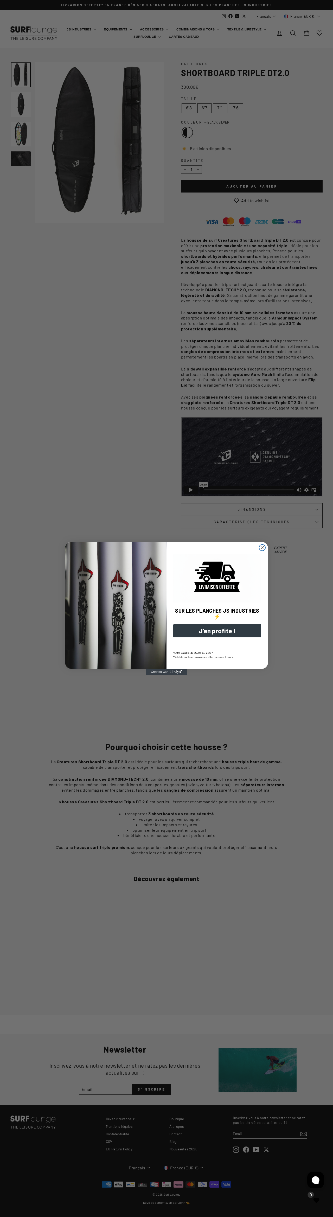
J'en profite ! (217, 631)
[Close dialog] (262, 548)
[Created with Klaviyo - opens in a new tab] (166, 672)
